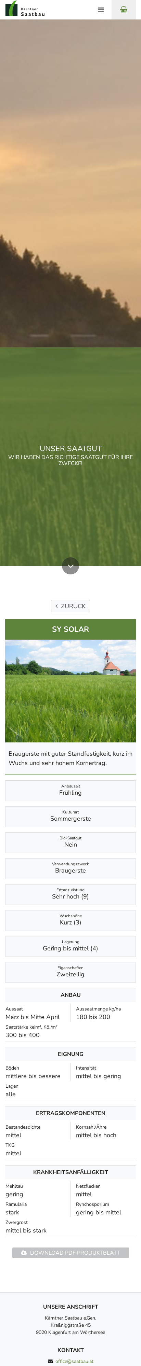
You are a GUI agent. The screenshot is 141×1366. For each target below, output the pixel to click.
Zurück (73, 606)
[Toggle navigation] (100, 10)
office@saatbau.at (74, 1361)
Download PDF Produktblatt (75, 1253)
